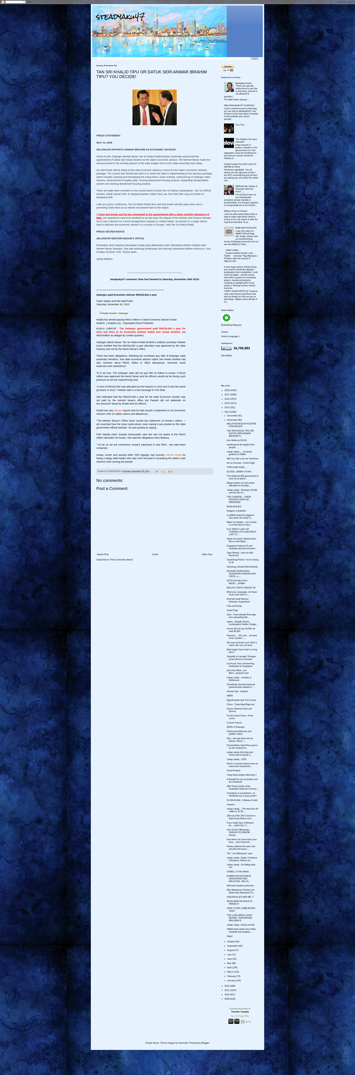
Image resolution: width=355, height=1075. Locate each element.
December (232, 415)
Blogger (205, 1043)
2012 (227, 986)
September (233, 946)
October (231, 941)
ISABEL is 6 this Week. (238, 871)
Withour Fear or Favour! (235, 211)
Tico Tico (239, 125)
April (229, 967)
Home (155, 554)
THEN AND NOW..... (237, 467)
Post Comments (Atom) (121, 560)
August (231, 950)
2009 (227, 999)
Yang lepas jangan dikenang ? (242, 775)
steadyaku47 (120, 16)
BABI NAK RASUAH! (246, 228)
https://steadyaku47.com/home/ (239, 105)
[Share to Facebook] (169, 471)
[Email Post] (156, 471)
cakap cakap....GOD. (237, 759)
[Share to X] (166, 471)
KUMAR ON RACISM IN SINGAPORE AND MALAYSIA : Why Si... (239, 878)
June (230, 959)
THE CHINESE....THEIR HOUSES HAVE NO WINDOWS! (239, 499)
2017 (227, 394)
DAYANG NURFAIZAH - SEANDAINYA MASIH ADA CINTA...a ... (241, 573)
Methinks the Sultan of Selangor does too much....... (246, 189)
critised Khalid (173, 455)
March (230, 972)
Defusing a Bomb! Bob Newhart (242, 567)
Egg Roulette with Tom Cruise (241, 700)
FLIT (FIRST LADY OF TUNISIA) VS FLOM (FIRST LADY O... (241, 532)
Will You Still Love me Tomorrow (242, 458)
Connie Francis (234, 723)
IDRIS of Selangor (236, 727)
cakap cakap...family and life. (241, 925)
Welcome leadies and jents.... (241, 885)
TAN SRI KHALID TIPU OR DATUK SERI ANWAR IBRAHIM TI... (240, 433)
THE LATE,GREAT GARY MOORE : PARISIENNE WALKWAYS (240, 918)
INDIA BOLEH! (234, 506)
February (232, 976)
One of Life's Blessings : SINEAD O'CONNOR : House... (239, 832)
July (229, 954)
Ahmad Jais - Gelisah (237, 691)
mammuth (183, 1043)
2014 (227, 407)
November (232, 420)
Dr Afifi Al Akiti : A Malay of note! (242, 800)
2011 (227, 990)
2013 (227, 412)
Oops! (230, 936)
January (231, 980)
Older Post (207, 554)
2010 (227, 994)
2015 (227, 403)
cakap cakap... (232, 250)
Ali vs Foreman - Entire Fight (241, 463)
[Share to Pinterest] (171, 471)
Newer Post (103, 554)
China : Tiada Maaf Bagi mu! (241, 704)
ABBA (230, 695)
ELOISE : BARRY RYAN (239, 471)
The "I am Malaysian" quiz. (240, 853)
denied (118, 410)
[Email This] (161, 471)
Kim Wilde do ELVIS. (237, 440)
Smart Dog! (232, 610)
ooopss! (230, 804)
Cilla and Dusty (234, 606)
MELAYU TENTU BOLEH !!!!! (241, 588)
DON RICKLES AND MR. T (240, 897)
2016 (227, 399)
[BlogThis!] (164, 471)
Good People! (233, 770)
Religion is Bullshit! (236, 511)
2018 (227, 390)
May (229, 963)
